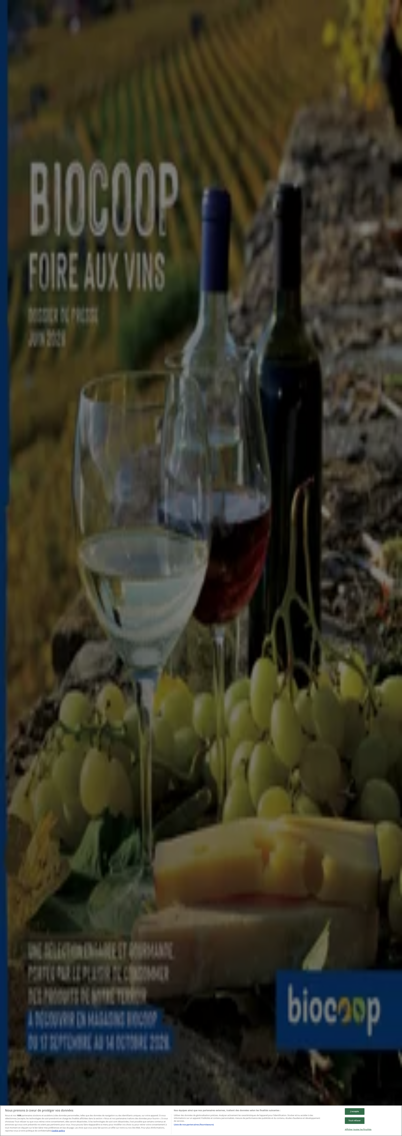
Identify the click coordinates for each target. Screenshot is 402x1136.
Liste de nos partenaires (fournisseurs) (194, 1124)
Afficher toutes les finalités (358, 1129)
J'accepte (354, 1111)
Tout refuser (354, 1120)
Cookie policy (58, 1130)
